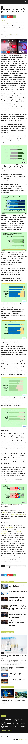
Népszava (8, 23)
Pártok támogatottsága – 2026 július (17, 591)
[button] (26, 2)
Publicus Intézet (9, 527)
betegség (8, 566)
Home (2, 4)
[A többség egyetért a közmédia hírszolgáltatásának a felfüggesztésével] (4, 586)
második (8, 34)
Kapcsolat (9, 730)
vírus (13, 567)
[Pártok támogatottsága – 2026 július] (4, 593)
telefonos (5, 531)
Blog (6, 4)
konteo (23, 566)
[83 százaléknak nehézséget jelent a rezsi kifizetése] (4, 669)
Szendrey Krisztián (23, 739)
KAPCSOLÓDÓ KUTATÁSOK (7, 581)
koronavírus (4, 567)
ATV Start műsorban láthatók (17, 514)
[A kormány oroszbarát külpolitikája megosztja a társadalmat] (4, 675)
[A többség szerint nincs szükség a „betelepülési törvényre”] (21, 693)
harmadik (15, 34)
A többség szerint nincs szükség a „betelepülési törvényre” (20, 700)
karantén (12, 566)
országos (9, 567)
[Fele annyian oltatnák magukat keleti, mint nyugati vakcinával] (14, 644)
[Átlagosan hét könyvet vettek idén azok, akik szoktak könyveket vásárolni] (4, 681)
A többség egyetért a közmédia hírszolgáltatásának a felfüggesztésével (16, 586)
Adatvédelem (4, 730)
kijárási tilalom (18, 566)
